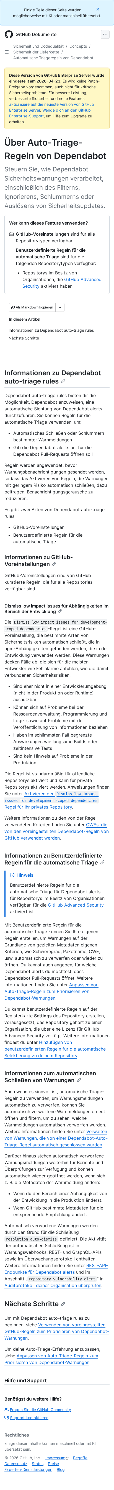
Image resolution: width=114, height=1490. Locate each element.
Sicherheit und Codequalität (38, 46)
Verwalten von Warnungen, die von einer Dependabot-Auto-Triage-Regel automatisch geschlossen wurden (56, 1138)
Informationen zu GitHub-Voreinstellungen (38, 560)
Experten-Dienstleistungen (28, 1469)
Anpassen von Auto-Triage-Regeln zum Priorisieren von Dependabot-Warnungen (51, 991)
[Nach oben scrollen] (101, 1477)
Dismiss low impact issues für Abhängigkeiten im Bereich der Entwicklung (56, 608)
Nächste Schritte (31, 1304)
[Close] (98, 9)
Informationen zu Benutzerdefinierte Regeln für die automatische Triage (53, 859)
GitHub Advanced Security (76, 905)
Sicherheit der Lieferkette (36, 52)
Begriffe (80, 1457)
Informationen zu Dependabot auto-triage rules (52, 377)
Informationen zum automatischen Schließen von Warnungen (50, 1077)
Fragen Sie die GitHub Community (40, 1409)
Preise (53, 1463)
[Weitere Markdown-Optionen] (60, 307)
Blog (61, 1469)
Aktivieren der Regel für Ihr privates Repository (51, 800)
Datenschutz (15, 1463)
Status (37, 1463)
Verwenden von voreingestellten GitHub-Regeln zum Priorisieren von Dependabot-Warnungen (56, 1331)
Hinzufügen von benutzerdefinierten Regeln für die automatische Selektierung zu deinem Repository (55, 1048)
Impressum (55, 1457)
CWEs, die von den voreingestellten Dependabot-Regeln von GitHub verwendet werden (56, 831)
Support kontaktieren (29, 1417)
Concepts (78, 46)
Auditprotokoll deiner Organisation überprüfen (52, 1285)
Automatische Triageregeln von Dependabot (53, 57)
